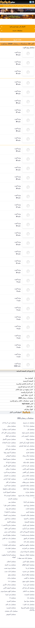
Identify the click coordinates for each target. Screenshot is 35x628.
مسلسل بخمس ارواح (28, 432)
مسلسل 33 (12, 598)
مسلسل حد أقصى (29, 578)
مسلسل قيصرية (11, 608)
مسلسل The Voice (28, 426)
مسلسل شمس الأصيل (9, 439)
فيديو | (25, 6)
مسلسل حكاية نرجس (28, 475)
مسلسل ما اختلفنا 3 (10, 512)
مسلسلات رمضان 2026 (26, 398)
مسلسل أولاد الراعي (9, 479)
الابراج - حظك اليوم (27, 395)
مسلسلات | (30, 6)
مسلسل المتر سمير (10, 532)
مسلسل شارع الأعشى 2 (9, 525)
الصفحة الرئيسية (28, 381)
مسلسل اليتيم (30, 512)
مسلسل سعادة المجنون (27, 485)
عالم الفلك (30, 406)
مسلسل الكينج (11, 522)
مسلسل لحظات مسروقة (27, 555)
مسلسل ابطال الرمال (28, 575)
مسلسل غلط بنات (10, 548)
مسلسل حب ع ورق (28, 423)
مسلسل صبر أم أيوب (28, 528)
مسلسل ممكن (11, 426)
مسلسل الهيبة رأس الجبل (26, 442)
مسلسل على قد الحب (27, 465)
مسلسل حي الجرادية (28, 548)
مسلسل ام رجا (30, 568)
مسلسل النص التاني (28, 469)
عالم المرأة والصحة (27, 392)
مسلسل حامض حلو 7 (9, 505)
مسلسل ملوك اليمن (28, 561)
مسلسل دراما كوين (10, 518)
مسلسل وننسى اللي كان (8, 432)
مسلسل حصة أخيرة (10, 485)
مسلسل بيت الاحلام (28, 591)
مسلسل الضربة (11, 601)
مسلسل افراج (30, 452)
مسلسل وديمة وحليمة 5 (27, 535)
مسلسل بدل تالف (10, 604)
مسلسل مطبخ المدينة (9, 535)
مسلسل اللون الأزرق (10, 465)
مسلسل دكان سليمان (11, 611)
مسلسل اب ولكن (11, 469)
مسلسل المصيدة (29, 594)
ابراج (4, 6)
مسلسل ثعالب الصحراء (27, 515)
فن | (16, 6)
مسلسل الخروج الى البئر (27, 532)
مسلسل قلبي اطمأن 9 (9, 545)
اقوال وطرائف (29, 409)
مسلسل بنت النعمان (10, 475)
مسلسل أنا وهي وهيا (10, 452)
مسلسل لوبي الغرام (28, 525)
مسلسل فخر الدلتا (29, 502)
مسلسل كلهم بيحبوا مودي (8, 591)
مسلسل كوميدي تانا (10, 495)
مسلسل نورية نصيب (10, 568)
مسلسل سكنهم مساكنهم (27, 545)
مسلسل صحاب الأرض (9, 584)
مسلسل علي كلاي (10, 449)
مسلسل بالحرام (13, 499)
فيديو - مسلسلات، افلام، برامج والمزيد (22, 401)
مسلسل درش (30, 449)
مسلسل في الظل (11, 436)
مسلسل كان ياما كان (28, 588)
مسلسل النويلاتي (11, 456)
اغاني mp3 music (28, 403)
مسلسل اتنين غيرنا (28, 584)
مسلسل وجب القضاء (10, 515)
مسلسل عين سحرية (28, 571)
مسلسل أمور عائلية (10, 528)
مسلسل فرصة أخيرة (10, 472)
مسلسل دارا (30, 598)
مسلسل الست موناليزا (9, 429)
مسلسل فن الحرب (28, 479)
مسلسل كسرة (11, 551)
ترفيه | (13, 6)
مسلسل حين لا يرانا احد (9, 423)
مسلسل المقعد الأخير (9, 588)
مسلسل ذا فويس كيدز (27, 436)
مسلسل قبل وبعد (11, 508)
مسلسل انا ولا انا (11, 462)
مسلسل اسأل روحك (28, 456)
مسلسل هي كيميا (11, 594)
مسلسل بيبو (12, 502)
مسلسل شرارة (30, 492)
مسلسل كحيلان (11, 561)
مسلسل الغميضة (29, 522)
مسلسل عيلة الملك (28, 489)
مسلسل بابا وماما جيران (27, 551)
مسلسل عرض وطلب (28, 482)
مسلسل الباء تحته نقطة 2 (24, 558)
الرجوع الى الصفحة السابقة (25, 371)
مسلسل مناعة (11, 578)
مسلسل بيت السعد (10, 565)
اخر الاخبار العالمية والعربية (25, 384)
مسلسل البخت (29, 508)
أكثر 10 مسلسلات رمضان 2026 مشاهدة (17, 44)
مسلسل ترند (12, 541)
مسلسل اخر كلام (11, 482)
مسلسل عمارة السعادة (9, 442)
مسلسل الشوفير (11, 614)
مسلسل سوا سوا (29, 601)
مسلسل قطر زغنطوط (9, 489)
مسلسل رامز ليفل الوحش (26, 446)
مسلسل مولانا (30, 439)
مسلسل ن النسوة (29, 518)
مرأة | (8, 6)
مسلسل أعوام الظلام (28, 565)
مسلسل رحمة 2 (11, 446)
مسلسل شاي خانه (29, 541)
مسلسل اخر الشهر (29, 538)
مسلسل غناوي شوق (28, 581)
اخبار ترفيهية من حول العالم (25, 389)
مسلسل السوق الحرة (9, 492)
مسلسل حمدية (30, 459)
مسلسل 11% (12, 581)
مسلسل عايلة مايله (28, 462)
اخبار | (20, 6)
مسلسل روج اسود (29, 505)
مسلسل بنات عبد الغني (9, 538)
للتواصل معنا (29, 378)
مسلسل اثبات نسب (10, 571)
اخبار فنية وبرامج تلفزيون (26, 386)
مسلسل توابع (12, 575)
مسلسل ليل (30, 429)
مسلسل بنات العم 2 (28, 604)
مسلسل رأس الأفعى (28, 472)
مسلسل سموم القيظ (9, 459)
